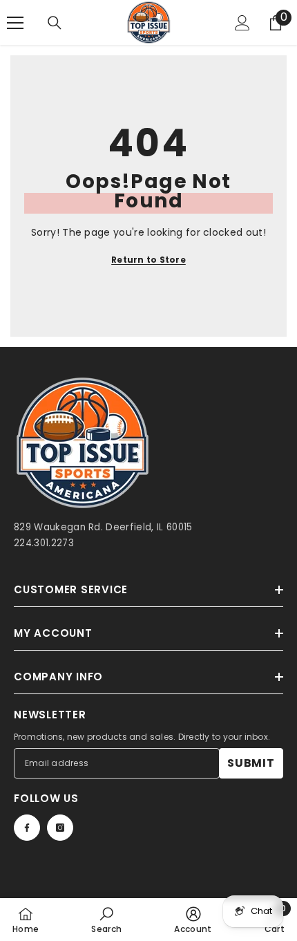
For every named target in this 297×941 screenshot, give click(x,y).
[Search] (54, 23)
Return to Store (148, 259)
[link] (106, 919)
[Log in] (242, 22)
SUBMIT (251, 763)
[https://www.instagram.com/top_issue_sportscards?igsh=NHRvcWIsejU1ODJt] (60, 827)
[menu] (15, 23)
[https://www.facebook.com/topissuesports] (27, 827)
